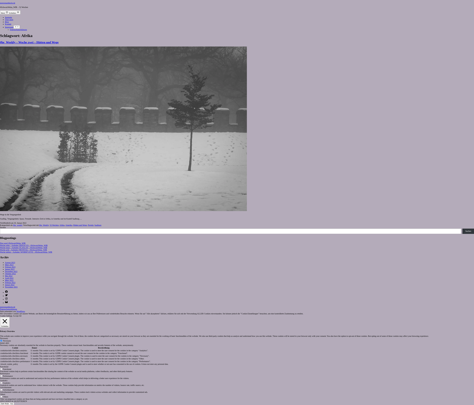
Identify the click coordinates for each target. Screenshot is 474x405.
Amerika (68, 225)
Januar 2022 (9, 285)
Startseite (8, 17)
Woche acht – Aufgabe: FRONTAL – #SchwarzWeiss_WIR (23, 250)
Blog (7, 22)
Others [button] (2, 394)
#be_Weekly (44, 225)
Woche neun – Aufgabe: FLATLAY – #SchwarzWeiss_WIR (23, 248)
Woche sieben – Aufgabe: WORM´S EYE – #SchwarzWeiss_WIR (26, 252)
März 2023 (9, 265)
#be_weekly (18, 225)
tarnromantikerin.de (7, 3)
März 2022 (9, 280)
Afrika (62, 225)
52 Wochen (54, 225)
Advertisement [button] (5, 387)
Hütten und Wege (80, 225)
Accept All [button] (17, 316)
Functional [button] (4, 367)
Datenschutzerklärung (18, 30)
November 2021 (11, 287)
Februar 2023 (10, 267)
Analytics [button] (3, 380)
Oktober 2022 (10, 274)
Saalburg (97, 225)
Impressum (9, 27)
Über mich (9, 20)
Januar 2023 (9, 269)
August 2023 (10, 263)
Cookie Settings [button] (6, 316)
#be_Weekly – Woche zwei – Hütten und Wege (29, 42)
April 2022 (9, 278)
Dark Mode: (5, 404)
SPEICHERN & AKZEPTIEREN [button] (13, 401)
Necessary (7, 341)
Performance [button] (5, 374)
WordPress (20, 311)
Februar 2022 (10, 283)
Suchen (3, 227)
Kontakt (8, 24)
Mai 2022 (8, 276)
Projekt (90, 225)
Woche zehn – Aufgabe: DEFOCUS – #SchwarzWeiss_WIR (24, 245)
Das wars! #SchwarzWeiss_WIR (13, 243)
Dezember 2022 (11, 271)
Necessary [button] (4, 338)
